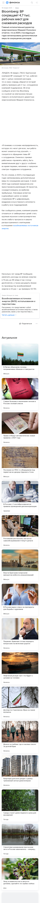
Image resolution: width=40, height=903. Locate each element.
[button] (20, 54)
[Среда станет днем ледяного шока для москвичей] (20, 806)
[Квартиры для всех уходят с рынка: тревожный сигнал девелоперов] (20, 771)
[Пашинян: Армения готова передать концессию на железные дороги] (20, 634)
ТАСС (17, 8)
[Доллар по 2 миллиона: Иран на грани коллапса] (20, 703)
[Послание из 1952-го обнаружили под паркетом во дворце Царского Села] (20, 463)
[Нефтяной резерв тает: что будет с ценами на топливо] (20, 668)
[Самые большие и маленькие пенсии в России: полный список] (20, 394)
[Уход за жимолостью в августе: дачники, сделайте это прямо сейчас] (20, 874)
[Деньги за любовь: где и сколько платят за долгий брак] (20, 737)
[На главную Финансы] (14, 2)
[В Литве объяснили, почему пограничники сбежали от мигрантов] (20, 360)
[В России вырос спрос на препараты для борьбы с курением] (20, 600)
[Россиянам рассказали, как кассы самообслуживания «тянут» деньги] (20, 531)
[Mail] (7, 2)
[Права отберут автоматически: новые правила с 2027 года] (20, 428)
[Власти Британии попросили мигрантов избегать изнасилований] (20, 565)
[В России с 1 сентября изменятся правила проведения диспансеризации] (20, 497)
